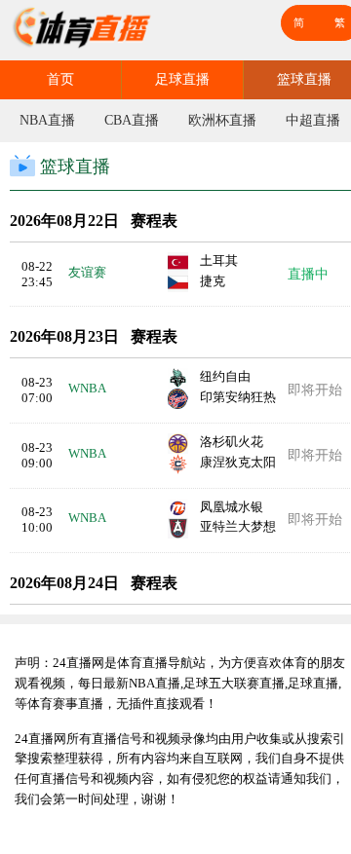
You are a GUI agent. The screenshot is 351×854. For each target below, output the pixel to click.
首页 (60, 79)
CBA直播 (131, 120)
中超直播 (313, 120)
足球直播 (182, 79)
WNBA (87, 388)
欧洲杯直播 (222, 120)
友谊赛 (87, 272)
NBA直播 (47, 120)
